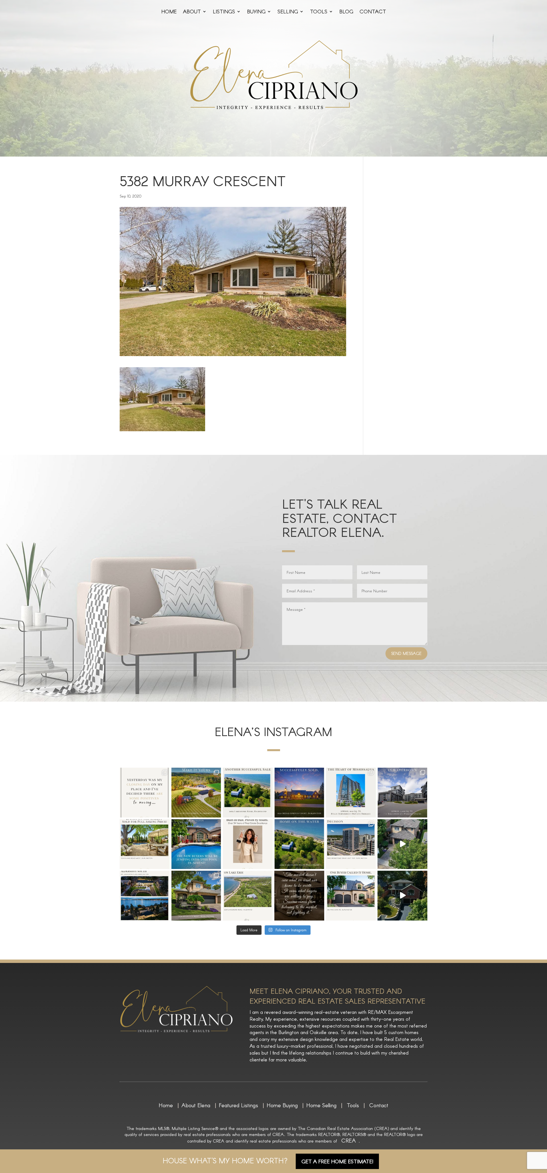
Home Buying (282, 1105)
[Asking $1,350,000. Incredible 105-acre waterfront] (299, 844)
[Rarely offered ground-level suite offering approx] (402, 792)
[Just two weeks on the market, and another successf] (196, 844)
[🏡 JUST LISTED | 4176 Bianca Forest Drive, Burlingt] (196, 896)
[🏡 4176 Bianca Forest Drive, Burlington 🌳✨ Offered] (402, 844)
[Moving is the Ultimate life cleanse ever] (145, 792)
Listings (224, 12)
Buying (256, 12)
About (192, 12)
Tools (318, 12)
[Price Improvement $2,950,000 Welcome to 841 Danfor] (145, 896)
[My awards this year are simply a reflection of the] (248, 844)
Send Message (406, 653)
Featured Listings (238, 1105)
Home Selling (321, 1105)
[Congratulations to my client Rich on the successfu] (351, 844)
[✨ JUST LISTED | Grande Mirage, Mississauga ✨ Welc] (351, 792)
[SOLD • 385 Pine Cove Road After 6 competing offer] (351, 896)
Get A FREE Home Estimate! (337, 1161)
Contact (373, 12)
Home (169, 12)
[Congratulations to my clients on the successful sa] (248, 792)
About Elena (195, 1105)
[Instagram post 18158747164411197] (299, 896)
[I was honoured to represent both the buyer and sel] (299, 792)
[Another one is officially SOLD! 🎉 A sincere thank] (145, 844)
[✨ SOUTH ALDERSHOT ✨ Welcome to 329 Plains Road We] (402, 896)
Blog (346, 12)
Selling (287, 12)
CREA (348, 1140)
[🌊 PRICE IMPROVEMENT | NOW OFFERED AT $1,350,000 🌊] (248, 896)
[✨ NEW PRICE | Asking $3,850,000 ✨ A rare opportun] (196, 792)
